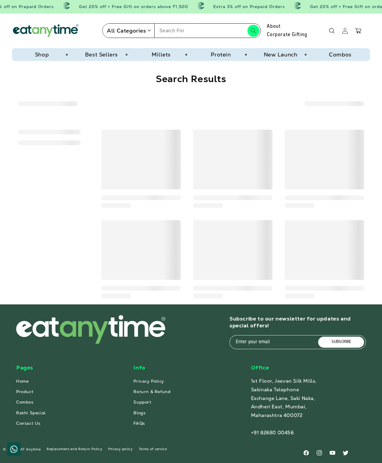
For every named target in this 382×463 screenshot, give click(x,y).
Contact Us (28, 423)
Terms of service (153, 449)
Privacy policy (120, 449)
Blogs (139, 413)
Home (22, 381)
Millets (161, 54)
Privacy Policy (148, 381)
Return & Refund (151, 391)
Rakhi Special (31, 413)
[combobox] (207, 30)
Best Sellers (101, 54)
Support (142, 402)
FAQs (139, 423)
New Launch (281, 54)
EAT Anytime (29, 449)
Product (24, 391)
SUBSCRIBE (341, 342)
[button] (331, 30)
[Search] (253, 31)
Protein (221, 54)
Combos (340, 54)
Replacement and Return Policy (74, 449)
